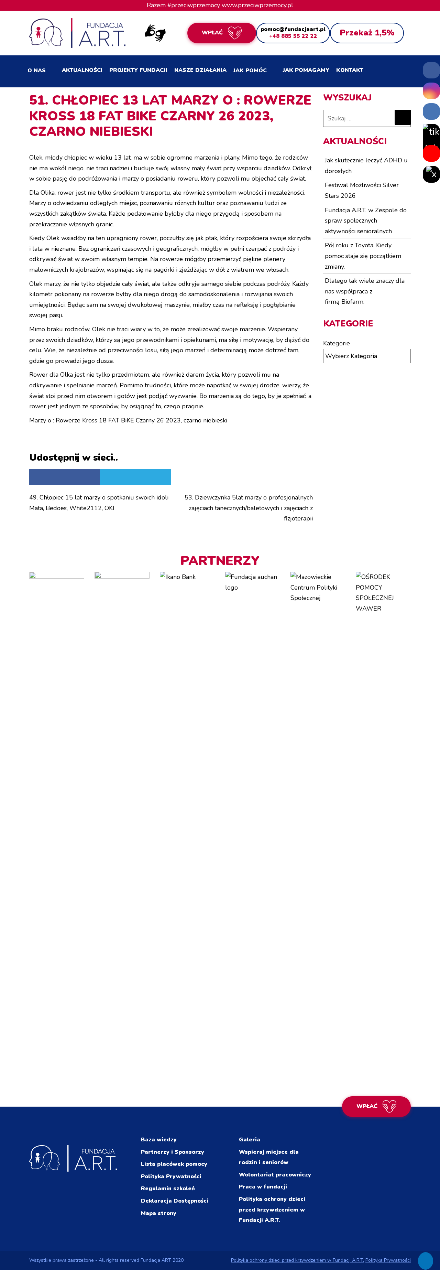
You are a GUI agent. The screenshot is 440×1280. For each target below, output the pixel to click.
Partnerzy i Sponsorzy (172, 1152)
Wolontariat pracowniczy (275, 1175)
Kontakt (349, 70)
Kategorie (336, 343)
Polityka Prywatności (171, 1176)
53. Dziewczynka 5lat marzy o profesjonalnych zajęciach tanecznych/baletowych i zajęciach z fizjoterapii (249, 508)
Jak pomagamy (306, 70)
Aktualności (82, 70)
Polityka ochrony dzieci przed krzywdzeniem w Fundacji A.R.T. (272, 1209)
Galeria (249, 1139)
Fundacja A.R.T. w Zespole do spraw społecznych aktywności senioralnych (366, 220)
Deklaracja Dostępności (174, 1201)
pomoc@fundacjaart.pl (293, 29)
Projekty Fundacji (138, 70)
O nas (37, 70)
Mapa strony (158, 1213)
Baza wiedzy (159, 1139)
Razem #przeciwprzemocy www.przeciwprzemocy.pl (220, 5)
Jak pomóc (250, 70)
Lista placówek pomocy (174, 1164)
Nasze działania (200, 70)
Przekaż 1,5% (367, 32)
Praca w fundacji (263, 1187)
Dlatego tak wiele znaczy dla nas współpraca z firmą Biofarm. (365, 291)
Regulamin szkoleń (168, 1188)
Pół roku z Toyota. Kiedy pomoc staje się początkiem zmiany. (363, 255)
